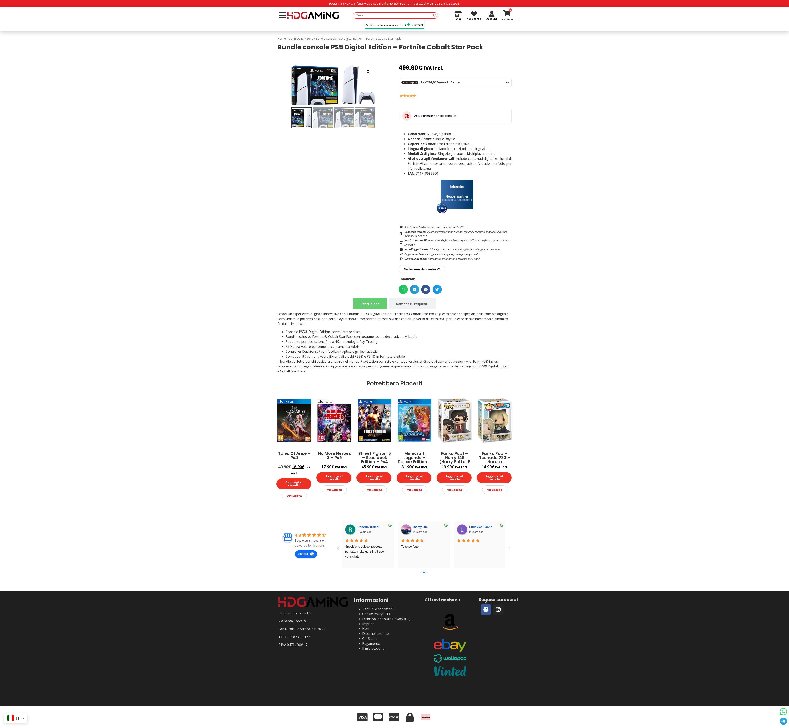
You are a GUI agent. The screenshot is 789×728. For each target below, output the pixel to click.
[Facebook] (486, 609)
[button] (368, 72)
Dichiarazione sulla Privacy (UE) (386, 619)
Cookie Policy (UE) (376, 614)
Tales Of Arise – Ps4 (294, 455)
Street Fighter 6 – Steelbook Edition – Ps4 (374, 457)
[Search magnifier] (435, 15)
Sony (310, 38)
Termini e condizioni (377, 609)
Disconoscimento (375, 633)
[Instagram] (498, 609)
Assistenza (474, 19)
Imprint (368, 623)
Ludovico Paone (480, 527)
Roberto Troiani (368, 527)
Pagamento (371, 643)
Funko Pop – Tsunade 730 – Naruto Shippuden (494, 457)
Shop (458, 19)
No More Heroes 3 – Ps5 (334, 455)
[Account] (492, 14)
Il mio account (373, 648)
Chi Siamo (369, 638)
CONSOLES (296, 38)
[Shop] (458, 14)
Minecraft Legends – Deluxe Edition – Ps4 (414, 457)
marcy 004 (420, 527)
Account (491, 19)
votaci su (303, 554)
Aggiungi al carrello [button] (293, 483)
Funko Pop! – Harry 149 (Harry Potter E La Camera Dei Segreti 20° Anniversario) (454, 457)
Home (281, 38)
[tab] (370, 303)
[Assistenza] (474, 14)
